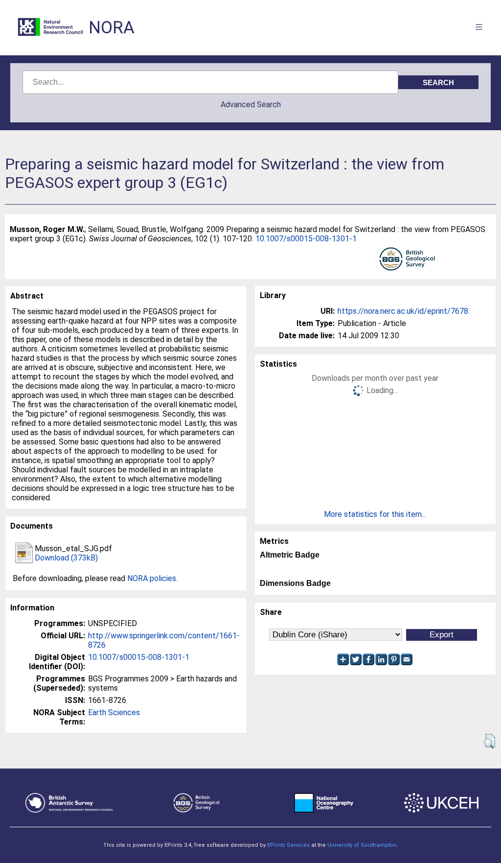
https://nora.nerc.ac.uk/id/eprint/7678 (403, 311)
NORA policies (151, 578)
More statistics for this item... (375, 514)
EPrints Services (288, 845)
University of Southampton (362, 845)
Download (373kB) (66, 557)
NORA (112, 28)
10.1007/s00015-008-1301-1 (306, 238)
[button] (489, 741)
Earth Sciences (114, 712)
